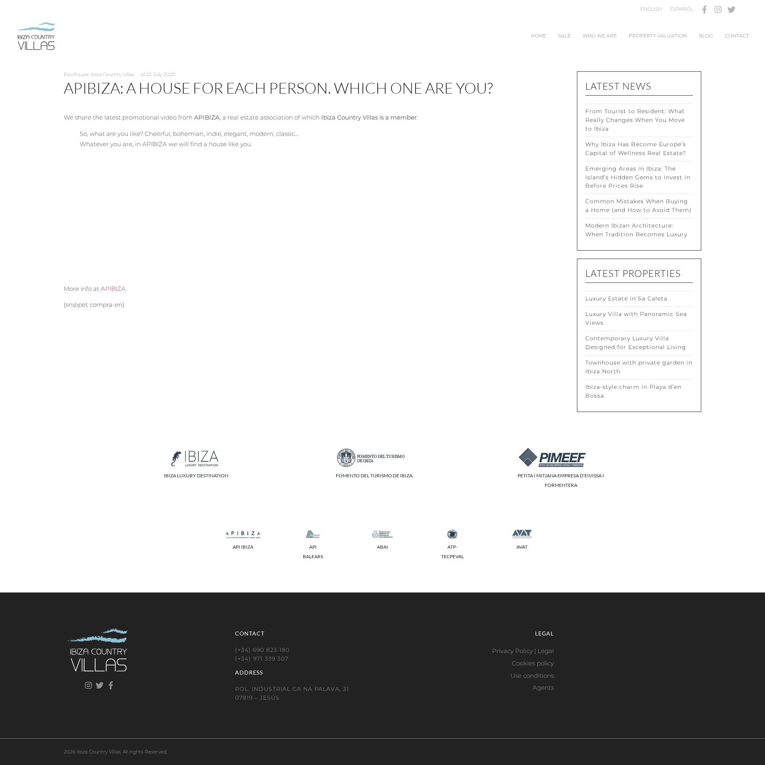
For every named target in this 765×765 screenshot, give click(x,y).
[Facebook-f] (704, 10)
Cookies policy (533, 663)
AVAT (522, 547)
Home (538, 36)
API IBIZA (243, 547)
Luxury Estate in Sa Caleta (626, 298)
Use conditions (532, 675)
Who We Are (600, 36)
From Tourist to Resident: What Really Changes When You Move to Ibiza (635, 120)
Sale (564, 36)
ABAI (382, 547)
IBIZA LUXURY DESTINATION (196, 476)
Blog (706, 36)
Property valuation (658, 36)
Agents (543, 687)
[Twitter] (732, 10)
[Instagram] (718, 10)
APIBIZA (113, 288)
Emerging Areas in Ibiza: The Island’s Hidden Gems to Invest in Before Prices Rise (637, 177)
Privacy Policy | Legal (523, 651)
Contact (737, 36)
